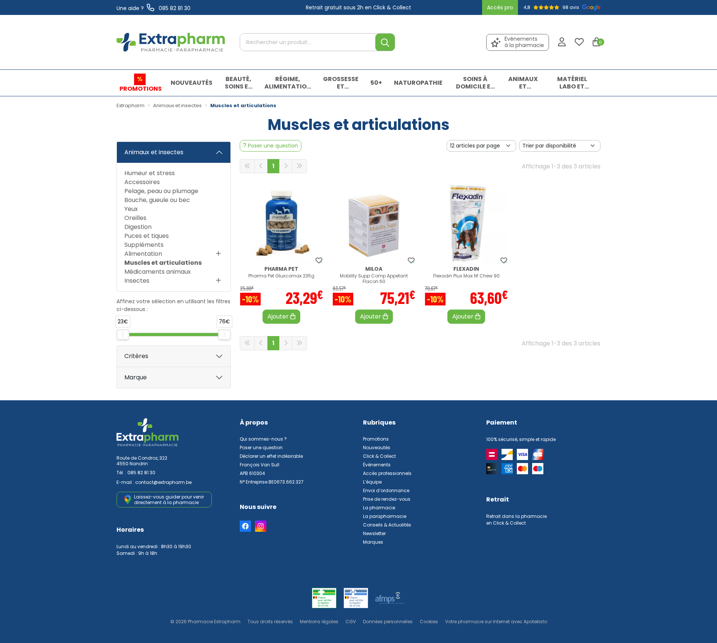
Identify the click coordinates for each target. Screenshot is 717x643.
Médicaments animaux (157, 271)
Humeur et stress (149, 173)
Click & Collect (379, 456)
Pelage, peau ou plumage (161, 191)
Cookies (429, 621)
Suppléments (144, 244)
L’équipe (372, 482)
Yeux (131, 209)
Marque (135, 377)
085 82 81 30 (141, 472)
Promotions (376, 439)
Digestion (138, 227)
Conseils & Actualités (387, 525)
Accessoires (142, 182)
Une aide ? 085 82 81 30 (153, 8)
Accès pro (500, 7)
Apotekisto (496, 621)
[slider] (123, 334)
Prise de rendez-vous (386, 499)
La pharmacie (379, 507)
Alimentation (143, 253)
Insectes (136, 280)
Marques (373, 542)
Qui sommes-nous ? (263, 439)
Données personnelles (388, 621)
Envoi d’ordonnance (386, 490)
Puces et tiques (146, 236)
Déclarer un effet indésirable (271, 456)
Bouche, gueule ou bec (157, 200)
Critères (136, 356)
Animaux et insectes (153, 152)
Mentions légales (319, 621)
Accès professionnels (387, 473)
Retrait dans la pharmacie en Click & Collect (516, 519)
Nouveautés (376, 447)
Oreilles (135, 218)
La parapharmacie (384, 516)
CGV (350, 621)
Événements (377, 465)
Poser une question (261, 447)
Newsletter (374, 533)
